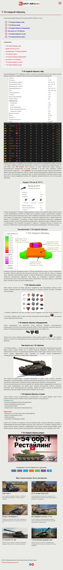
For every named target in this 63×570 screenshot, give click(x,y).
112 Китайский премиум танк (42, 540)
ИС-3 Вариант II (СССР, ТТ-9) (42, 517)
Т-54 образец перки (14, 25)
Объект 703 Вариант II (10, 517)
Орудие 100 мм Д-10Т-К (12, 48)
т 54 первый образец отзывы (17, 34)
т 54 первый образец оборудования (19, 28)
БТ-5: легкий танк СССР (40, 493)
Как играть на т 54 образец (16, 31)
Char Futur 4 (6, 493)
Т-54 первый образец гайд (16, 22)
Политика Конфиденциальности (10, 562)
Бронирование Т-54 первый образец (16, 51)
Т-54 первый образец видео (16, 37)
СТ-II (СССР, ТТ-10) (9, 540)
